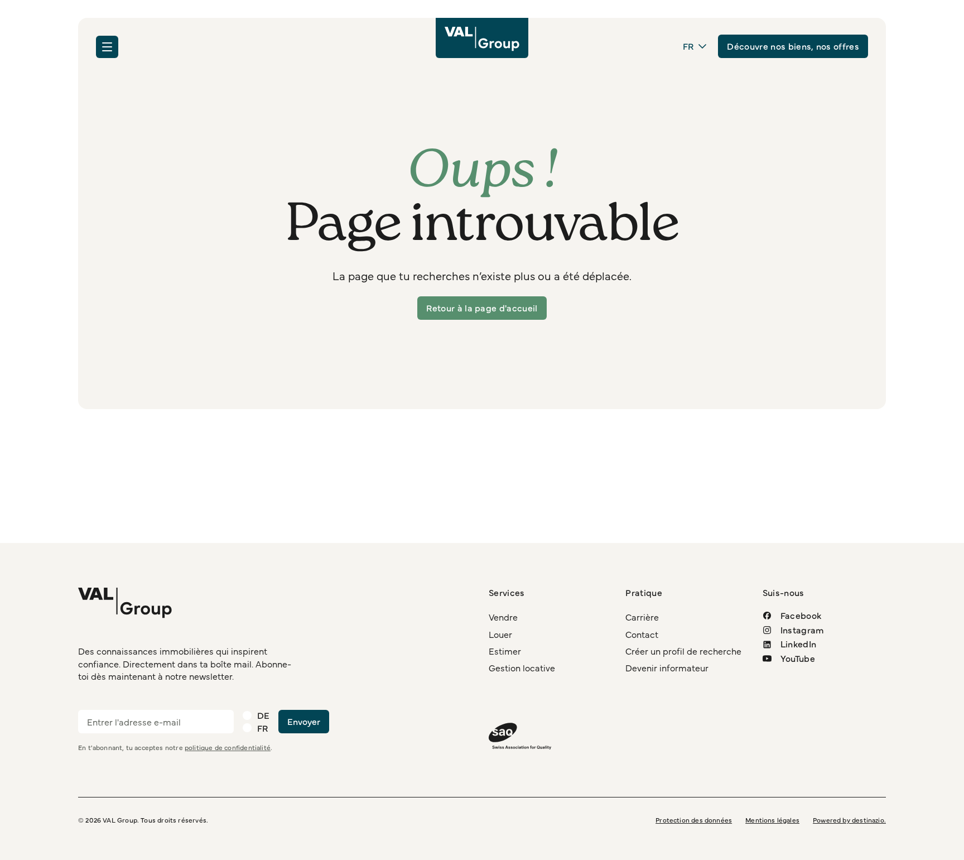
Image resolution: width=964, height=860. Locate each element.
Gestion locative (522, 668)
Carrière (642, 617)
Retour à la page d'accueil (481, 307)
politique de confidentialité (228, 747)
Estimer (505, 651)
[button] (107, 47)
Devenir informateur (666, 668)
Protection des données (693, 819)
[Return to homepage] (482, 38)
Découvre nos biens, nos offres (793, 46)
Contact (641, 634)
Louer (500, 634)
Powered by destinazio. (849, 819)
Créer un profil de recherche (683, 651)
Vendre (503, 617)
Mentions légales (772, 819)
